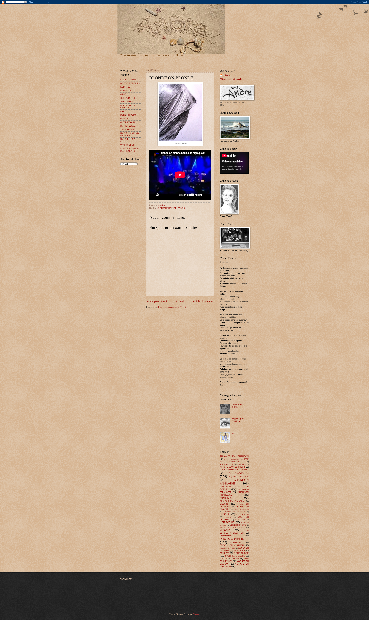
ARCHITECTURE (227, 464)
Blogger (196, 614)
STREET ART (224, 559)
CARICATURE (239, 472)
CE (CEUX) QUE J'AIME (238, 477)
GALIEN (123, 94)
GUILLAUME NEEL (128, 98)
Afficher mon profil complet (231, 79)
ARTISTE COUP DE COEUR (232, 467)
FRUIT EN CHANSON (241, 509)
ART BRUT (242, 464)
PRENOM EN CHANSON (232, 545)
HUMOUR (225, 514)
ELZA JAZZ (125, 87)
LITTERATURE (227, 522)
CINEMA (226, 498)
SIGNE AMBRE (241, 553)
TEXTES (235, 559)
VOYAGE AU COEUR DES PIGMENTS (129, 150)
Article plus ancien (203, 301)
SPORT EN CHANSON (235, 556)
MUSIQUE (225, 530)
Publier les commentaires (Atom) (172, 307)
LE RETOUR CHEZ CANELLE (128, 106)
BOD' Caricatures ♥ (128, 80)
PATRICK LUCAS (127, 126)
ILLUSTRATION (242, 514)
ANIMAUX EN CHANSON (234, 456)
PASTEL (235, 433)
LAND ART (240, 520)
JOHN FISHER (126, 102)
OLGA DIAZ (125, 118)
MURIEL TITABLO (128, 115)
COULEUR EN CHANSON (232, 501)
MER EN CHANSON (238, 525)
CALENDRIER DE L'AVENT (234, 469)
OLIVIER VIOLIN (127, 122)
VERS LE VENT (127, 145)
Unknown (227, 75)
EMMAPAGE (125, 91)
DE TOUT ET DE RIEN (130, 83)
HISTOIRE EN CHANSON (234, 512)
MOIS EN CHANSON (231, 527)
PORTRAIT (235, 542)
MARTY (123, 111)
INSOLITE (228, 517)
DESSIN (181, 208)
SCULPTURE (239, 550)
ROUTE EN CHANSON (227, 548)
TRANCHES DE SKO (129, 130)
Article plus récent (156, 301)
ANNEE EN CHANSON (231, 459)
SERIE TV (224, 553)
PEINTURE (225, 535)
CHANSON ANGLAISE (167, 208)
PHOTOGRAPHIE (232, 538)
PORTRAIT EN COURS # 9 (238, 420)
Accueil (180, 301)
